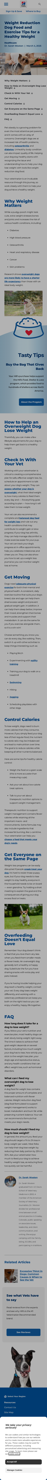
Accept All (11, 1462)
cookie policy (14, 1454)
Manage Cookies (14, 1470)
